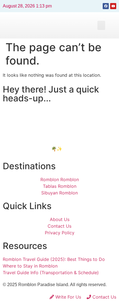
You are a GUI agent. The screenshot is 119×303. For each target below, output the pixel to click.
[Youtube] (113, 6)
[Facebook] (106, 6)
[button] (101, 25)
